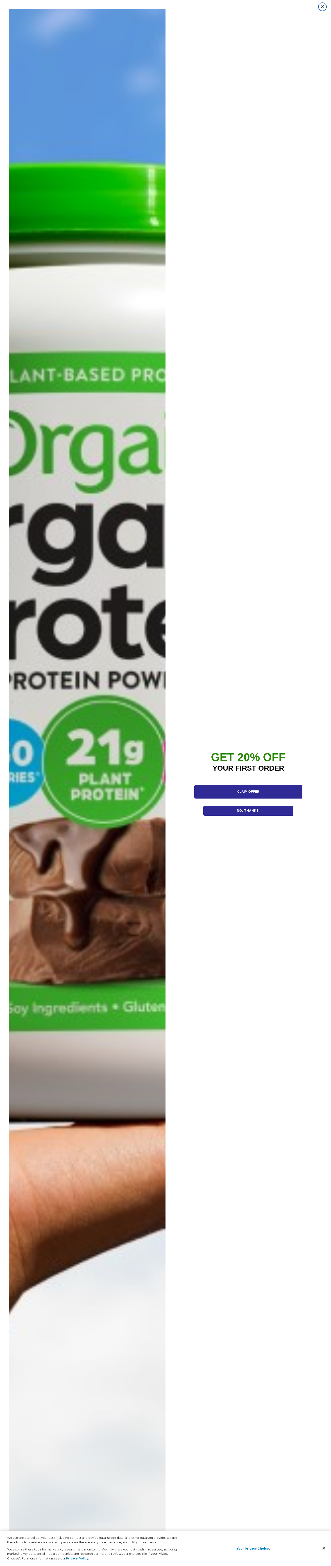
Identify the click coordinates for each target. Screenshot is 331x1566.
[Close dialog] (322, 7)
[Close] (324, 1548)
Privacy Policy (77, 1558)
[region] (165, 1548)
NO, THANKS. (248, 810)
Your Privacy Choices (253, 1548)
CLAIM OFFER (248, 791)
